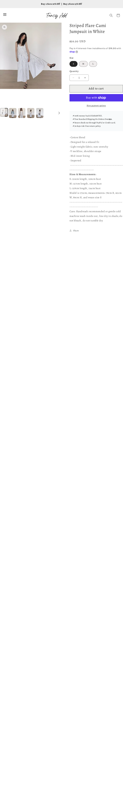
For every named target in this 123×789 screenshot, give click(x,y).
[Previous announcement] (2, 113)
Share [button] (76, 230)
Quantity (74, 71)
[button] (111, 15)
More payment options (96, 105)
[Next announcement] (59, 113)
